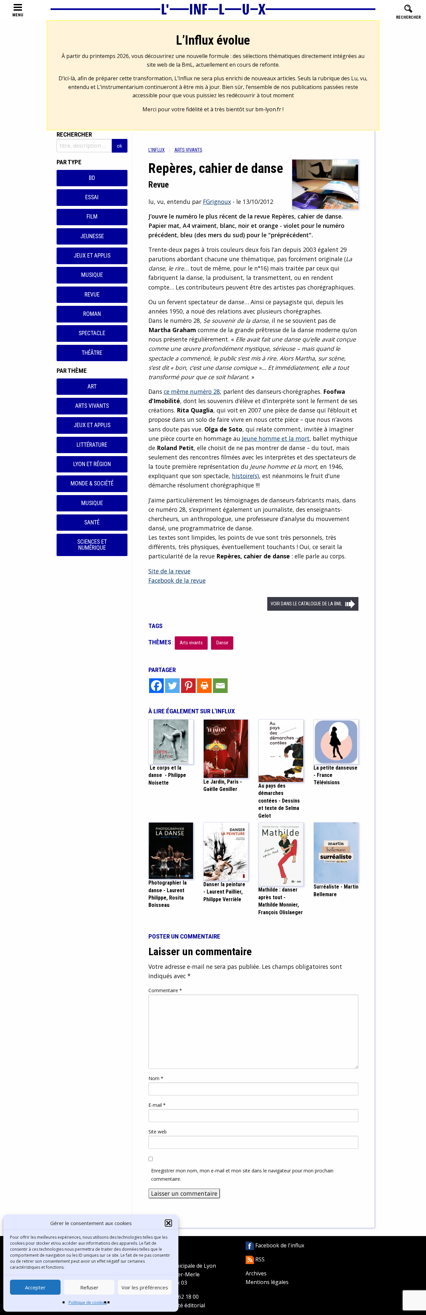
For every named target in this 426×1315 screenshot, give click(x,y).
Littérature (92, 444)
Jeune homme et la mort (276, 438)
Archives (256, 1273)
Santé (92, 522)
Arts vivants (92, 405)
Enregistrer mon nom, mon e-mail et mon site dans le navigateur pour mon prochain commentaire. (242, 1174)
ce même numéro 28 (192, 391)
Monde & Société (92, 483)
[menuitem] (161, 150)
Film (92, 216)
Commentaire (165, 990)
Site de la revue (169, 571)
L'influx (156, 150)
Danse (222, 643)
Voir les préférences (144, 1287)
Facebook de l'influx (279, 1245)
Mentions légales (267, 1282)
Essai (92, 197)
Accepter (35, 1287)
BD (92, 178)
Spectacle (92, 333)
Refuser (89, 1287)
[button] (168, 1223)
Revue (92, 294)
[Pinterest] (188, 685)
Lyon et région (92, 464)
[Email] (220, 685)
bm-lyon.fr (268, 109)
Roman (92, 314)
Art (92, 386)
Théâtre (92, 352)
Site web (157, 1131)
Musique (92, 275)
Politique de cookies (88, 1302)
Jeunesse (92, 236)
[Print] (204, 685)
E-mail (157, 1105)
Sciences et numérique (92, 544)
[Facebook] (156, 685)
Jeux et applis (92, 255)
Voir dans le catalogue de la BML (306, 604)
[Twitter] (172, 685)
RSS (259, 1259)
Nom (155, 1078)
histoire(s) (245, 476)
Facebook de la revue (177, 580)
